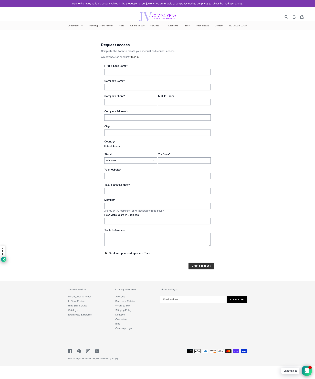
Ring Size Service (77, 305)
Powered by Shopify (109, 358)
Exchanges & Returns (80, 314)
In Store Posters (76, 301)
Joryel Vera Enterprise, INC (88, 358)
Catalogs (73, 310)
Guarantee (121, 319)
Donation (120, 314)
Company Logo (123, 328)
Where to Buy (122, 305)
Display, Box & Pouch (79, 296)
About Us (120, 296)
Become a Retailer (125, 301)
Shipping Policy (123, 310)
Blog (117, 323)
